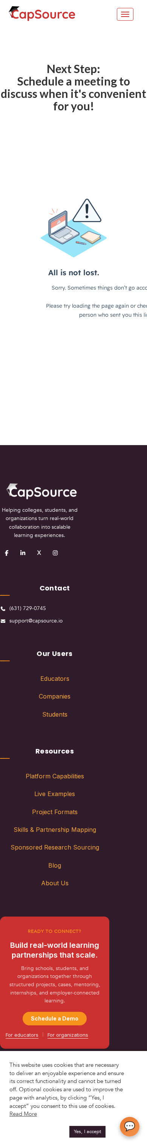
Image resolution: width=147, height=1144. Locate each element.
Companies (54, 696)
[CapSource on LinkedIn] (22, 552)
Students (54, 714)
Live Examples (54, 794)
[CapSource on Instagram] (55, 552)
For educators (22, 1035)
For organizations (67, 1035)
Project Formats (55, 812)
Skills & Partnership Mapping (55, 829)
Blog (54, 865)
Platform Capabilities (55, 776)
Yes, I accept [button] (87, 1131)
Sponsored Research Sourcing (55, 847)
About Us (55, 883)
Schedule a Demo (54, 1018)
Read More (23, 1114)
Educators (54, 678)
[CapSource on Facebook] (6, 552)
